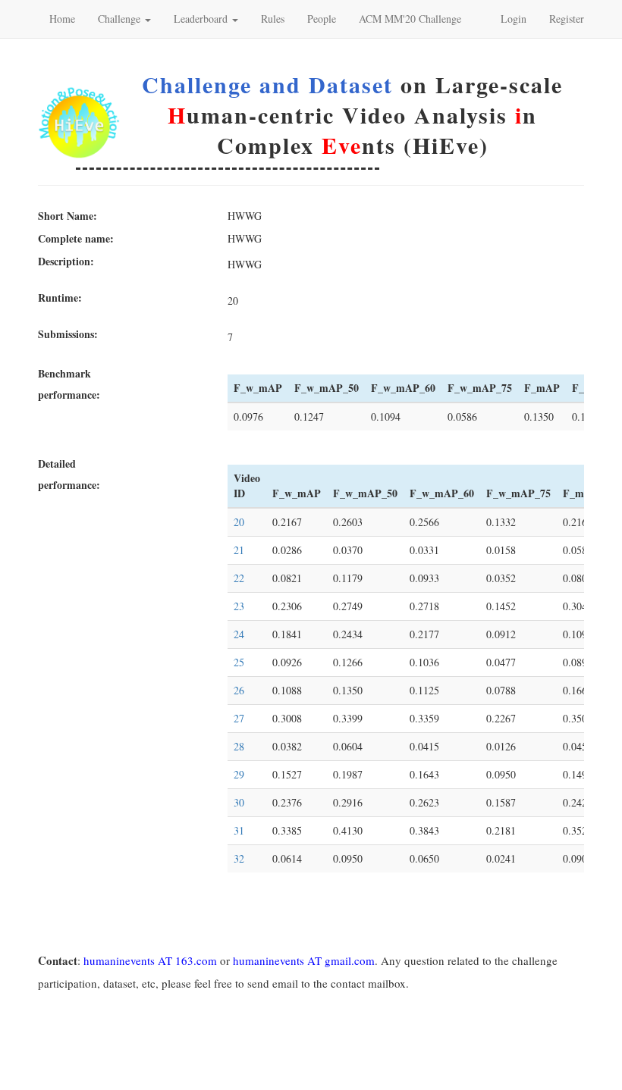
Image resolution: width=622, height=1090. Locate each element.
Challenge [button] (120, 18)
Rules (272, 18)
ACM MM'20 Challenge (410, 18)
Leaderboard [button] (202, 18)
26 (239, 690)
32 (239, 858)
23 (239, 606)
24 (239, 634)
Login (513, 18)
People (321, 18)
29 (239, 774)
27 (239, 718)
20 (239, 522)
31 (239, 830)
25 (239, 662)
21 (239, 550)
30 (239, 802)
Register (566, 18)
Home (62, 18)
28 (239, 746)
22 (239, 578)
